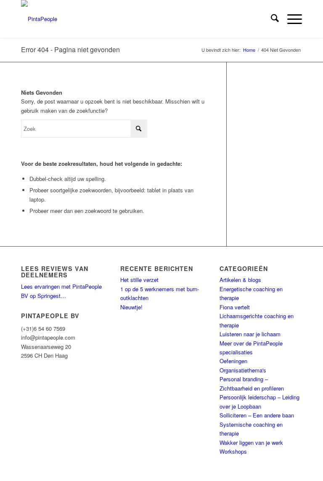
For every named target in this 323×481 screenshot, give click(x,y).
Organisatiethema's (243, 370)
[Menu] (290, 19)
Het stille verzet (139, 280)
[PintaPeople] (39, 19)
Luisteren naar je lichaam (250, 334)
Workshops (233, 451)
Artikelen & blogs (240, 280)
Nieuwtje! (131, 307)
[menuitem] (270, 19)
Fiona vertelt (235, 307)
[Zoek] (270, 19)
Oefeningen (233, 361)
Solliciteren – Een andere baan (257, 415)
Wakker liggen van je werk (251, 442)
